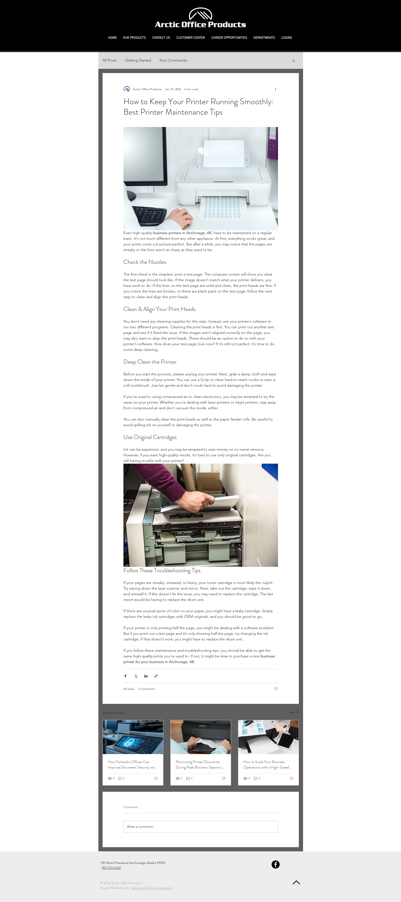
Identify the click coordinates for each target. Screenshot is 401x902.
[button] (134, 38)
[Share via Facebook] (125, 676)
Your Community (173, 60)
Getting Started (138, 60)
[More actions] (275, 89)
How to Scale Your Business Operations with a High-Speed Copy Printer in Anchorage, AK (266, 764)
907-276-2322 (111, 868)
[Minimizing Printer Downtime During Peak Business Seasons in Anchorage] (201, 737)
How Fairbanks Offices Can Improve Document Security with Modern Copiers (132, 764)
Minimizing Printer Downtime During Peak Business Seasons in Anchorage (200, 764)
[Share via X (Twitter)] (136, 676)
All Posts (110, 60)
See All (294, 712)
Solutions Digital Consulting (152, 888)
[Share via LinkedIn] (146, 676)
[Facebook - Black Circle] (276, 864)
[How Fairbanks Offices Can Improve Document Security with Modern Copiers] (133, 737)
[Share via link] (156, 676)
